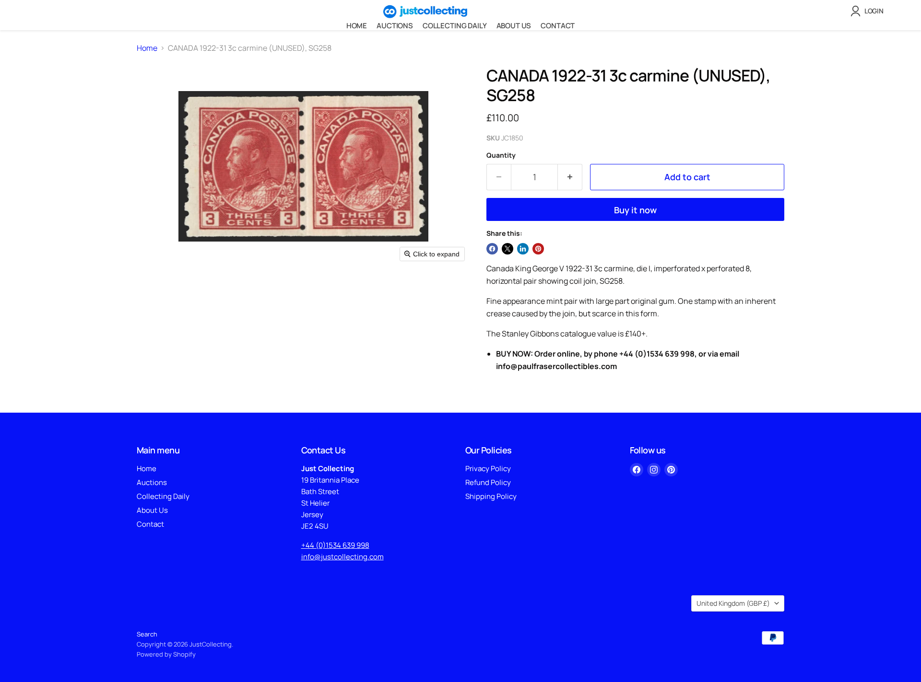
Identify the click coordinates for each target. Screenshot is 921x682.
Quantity (501, 155)
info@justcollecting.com (342, 557)
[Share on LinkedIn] (523, 248)
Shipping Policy (491, 496)
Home (356, 25)
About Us (513, 25)
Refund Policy (488, 482)
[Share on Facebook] (492, 248)
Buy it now (635, 210)
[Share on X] (507, 248)
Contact (558, 25)
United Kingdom (733, 603)
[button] (868, 11)
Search (147, 634)
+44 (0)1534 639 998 (335, 545)
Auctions (395, 25)
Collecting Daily (455, 25)
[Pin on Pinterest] (538, 248)
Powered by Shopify (166, 654)
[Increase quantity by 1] (570, 177)
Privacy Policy (488, 468)
